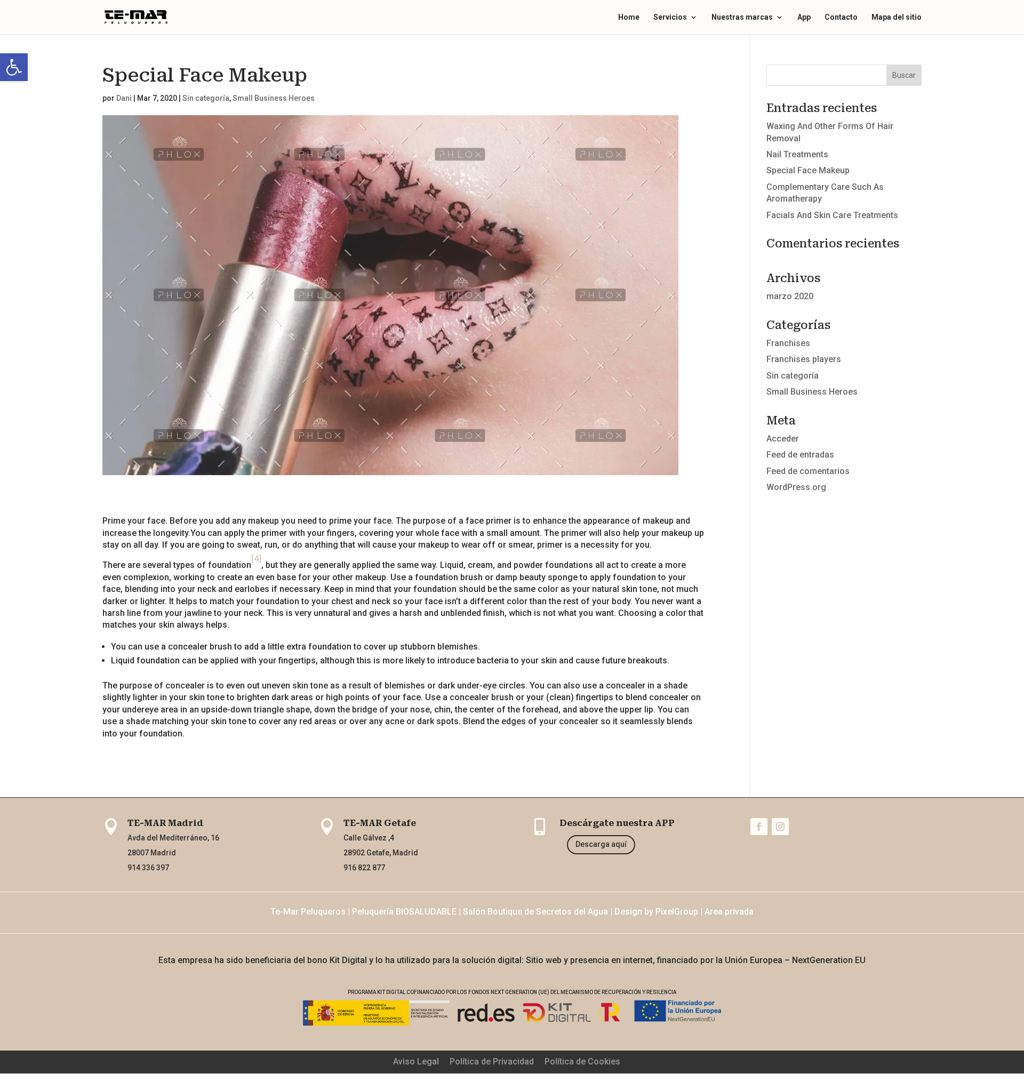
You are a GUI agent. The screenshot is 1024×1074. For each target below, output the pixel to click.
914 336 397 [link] (148, 867)
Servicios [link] (670, 17)
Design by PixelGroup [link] (656, 912)
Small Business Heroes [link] (274, 98)
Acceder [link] (782, 439)
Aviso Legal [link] (416, 1061)
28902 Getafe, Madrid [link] (380, 852)
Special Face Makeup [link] (808, 170)
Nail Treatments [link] (797, 154)
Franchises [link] (788, 343)
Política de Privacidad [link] (492, 1061)
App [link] (804, 17)
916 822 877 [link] (364, 867)
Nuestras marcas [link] (742, 17)
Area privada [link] (729, 912)
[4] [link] (256, 559)
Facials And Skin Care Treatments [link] (832, 215)
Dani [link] (124, 98)
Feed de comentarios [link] (808, 471)
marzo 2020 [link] (789, 296)
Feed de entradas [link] (800, 455)
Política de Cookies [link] (582, 1061)
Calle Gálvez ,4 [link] (368, 837)
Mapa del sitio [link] (896, 17)
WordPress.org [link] (796, 487)
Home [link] (628, 17)
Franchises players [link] (803, 359)
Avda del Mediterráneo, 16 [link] (173, 837)
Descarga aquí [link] (601, 844)
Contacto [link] (841, 17)
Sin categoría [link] (205, 98)
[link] (14, 67)
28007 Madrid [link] (151, 852)
